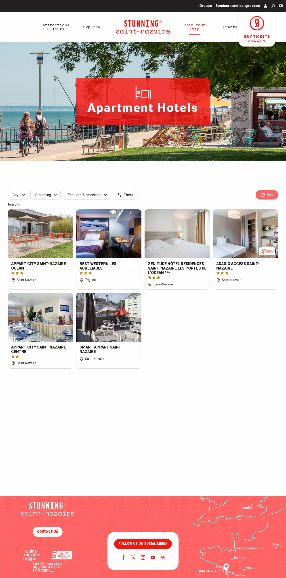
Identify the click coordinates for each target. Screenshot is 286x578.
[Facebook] (123, 557)
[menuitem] (56, 27)
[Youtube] (153, 557)
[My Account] (266, 5)
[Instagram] (143, 557)
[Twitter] (133, 557)
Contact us (47, 532)
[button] (273, 5)
